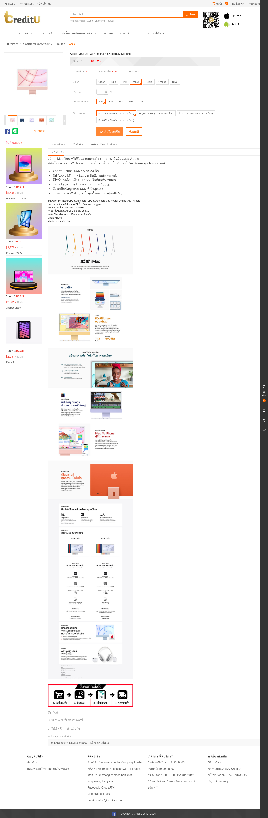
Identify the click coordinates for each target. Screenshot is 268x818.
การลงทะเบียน (27, 3)
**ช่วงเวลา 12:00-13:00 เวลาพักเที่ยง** (171, 775)
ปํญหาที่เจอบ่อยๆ (218, 781)
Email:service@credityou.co (105, 800)
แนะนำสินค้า (58, 143)
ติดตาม (41, 130)
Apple (90, 20)
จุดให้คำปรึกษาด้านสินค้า (104, 143)
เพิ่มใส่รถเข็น (111, 131)
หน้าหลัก (48, 33)
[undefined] (35, 82)
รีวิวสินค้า (78, 143)
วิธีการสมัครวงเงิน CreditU (224, 768)
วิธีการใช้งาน (44, 3)
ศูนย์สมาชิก (238, 3)
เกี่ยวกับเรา (33, 762)
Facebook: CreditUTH (101, 787)
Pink (124, 81)
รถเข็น (219, 3)
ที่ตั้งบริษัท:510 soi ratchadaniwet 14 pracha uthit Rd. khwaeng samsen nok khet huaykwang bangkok (114, 775)
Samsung (100, 20)
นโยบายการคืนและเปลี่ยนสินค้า (227, 775)
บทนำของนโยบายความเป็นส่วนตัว (48, 768)
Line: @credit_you (99, 794)
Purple (148, 81)
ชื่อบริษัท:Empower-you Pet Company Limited (115, 762)
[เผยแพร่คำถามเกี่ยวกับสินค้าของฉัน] (69, 742)
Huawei (110, 20)
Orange (162, 81)
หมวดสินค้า (26, 33)
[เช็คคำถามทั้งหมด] (100, 742)
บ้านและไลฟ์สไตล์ (151, 33)
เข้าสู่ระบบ (10, 3)
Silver (175, 81)
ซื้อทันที (134, 131)
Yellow (135, 81)
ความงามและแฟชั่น (118, 33)
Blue (113, 81)
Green (101, 81)
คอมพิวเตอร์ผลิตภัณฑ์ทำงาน (37, 43)
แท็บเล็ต (61, 43)
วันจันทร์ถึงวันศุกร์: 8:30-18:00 (166, 762)
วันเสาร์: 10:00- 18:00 (161, 768)
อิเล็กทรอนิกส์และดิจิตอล (79, 33)
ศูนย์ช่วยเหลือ (256, 3)
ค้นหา (192, 14)
